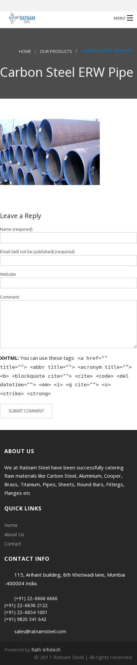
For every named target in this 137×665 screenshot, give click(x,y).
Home (25, 51)
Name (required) (16, 229)
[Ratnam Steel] (54, 17)
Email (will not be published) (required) (37, 252)
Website (8, 274)
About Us (14, 534)
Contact (12, 544)
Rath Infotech (46, 649)
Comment (9, 297)
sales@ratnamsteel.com (40, 631)
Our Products (56, 51)
